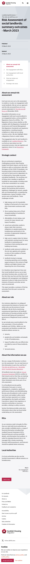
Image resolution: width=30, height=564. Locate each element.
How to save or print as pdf (9, 513)
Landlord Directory (17, 141)
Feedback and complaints (9, 507)
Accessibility (5, 510)
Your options (18, 560)
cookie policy (5, 557)
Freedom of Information (8, 524)
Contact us (5, 504)
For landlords (5, 493)
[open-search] (22, 3)
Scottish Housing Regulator (14, 369)
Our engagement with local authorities (14, 74)
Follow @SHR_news (10, 540)
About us (4, 499)
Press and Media (6, 501)
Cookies (4, 519)
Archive (4, 516)
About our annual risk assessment (13, 65)
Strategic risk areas (12, 83)
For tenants (5, 496)
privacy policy (20, 555)
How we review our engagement (12, 79)
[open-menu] (27, 3)
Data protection (6, 521)
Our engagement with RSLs (14, 69)
